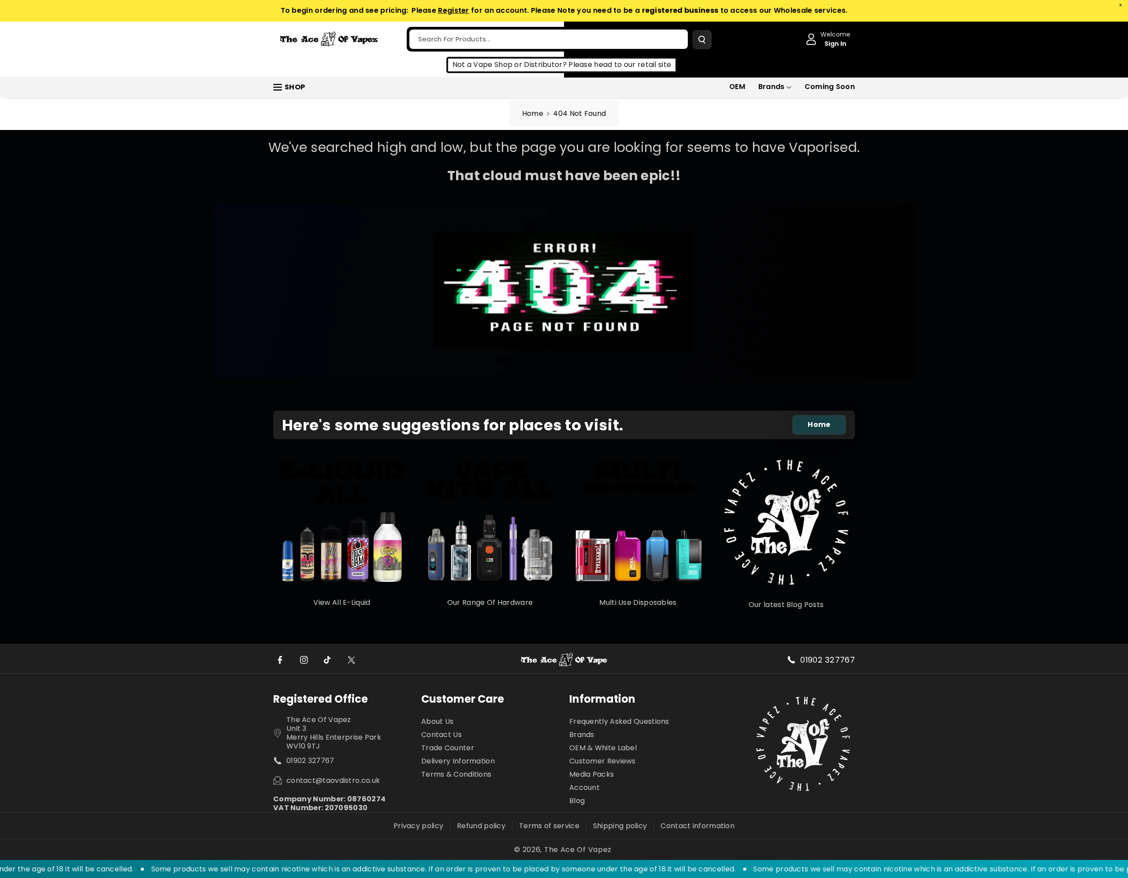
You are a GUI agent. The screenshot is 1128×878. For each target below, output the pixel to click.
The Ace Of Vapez (578, 849)
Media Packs (591, 774)
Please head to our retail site (619, 64)
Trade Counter (447, 748)
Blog (577, 801)
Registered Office (320, 699)
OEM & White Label (603, 748)
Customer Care (462, 699)
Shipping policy (620, 826)
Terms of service (549, 826)
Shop (295, 87)
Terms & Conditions (456, 774)
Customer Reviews (602, 761)
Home (532, 113)
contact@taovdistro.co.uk (333, 780)
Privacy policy (418, 826)
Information (602, 699)
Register (453, 10)
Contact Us (441, 735)
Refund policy (481, 826)
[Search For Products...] (702, 39)
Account (584, 787)
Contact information (697, 826)
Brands (771, 87)
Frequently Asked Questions (619, 721)
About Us (437, 721)
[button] (774, 87)
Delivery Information (458, 761)
